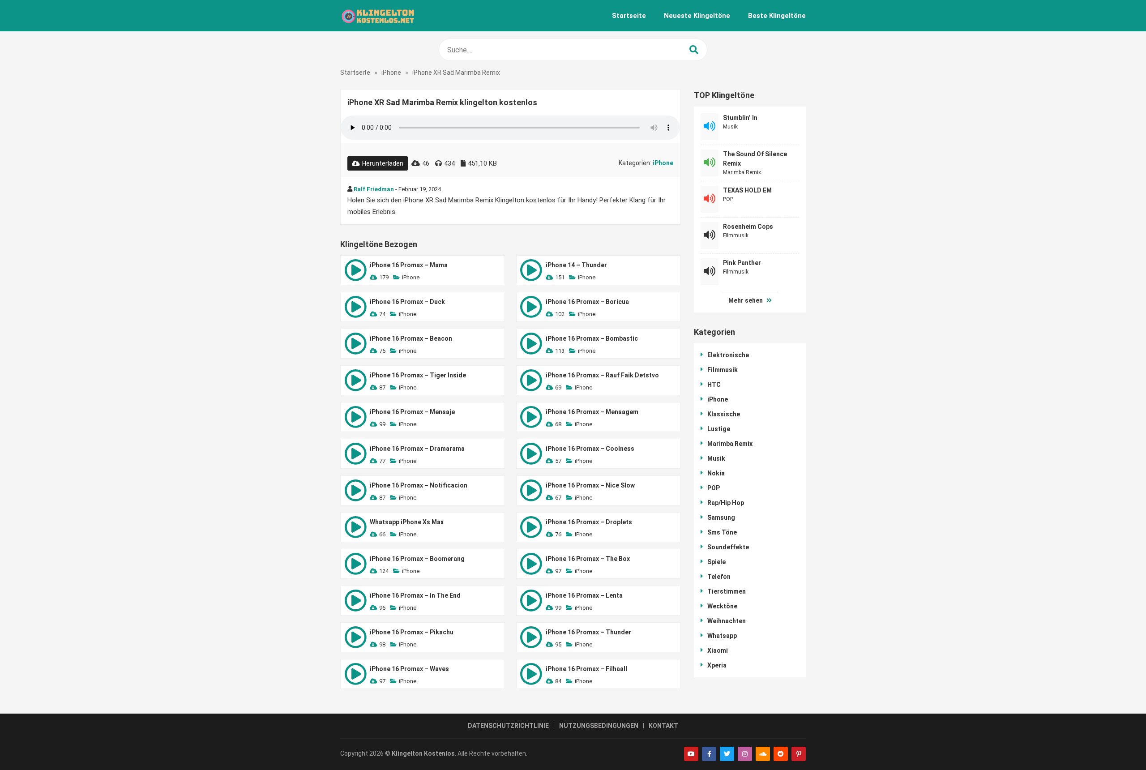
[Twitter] (727, 754)
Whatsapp (722, 635)
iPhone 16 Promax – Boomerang (417, 558)
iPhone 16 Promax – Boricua (587, 301)
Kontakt (663, 725)
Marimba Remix (742, 172)
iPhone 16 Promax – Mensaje (412, 411)
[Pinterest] (798, 754)
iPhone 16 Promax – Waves (409, 668)
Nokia (716, 473)
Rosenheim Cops (748, 226)
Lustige (718, 428)
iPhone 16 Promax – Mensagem (592, 411)
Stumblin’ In (740, 117)
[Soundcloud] (763, 754)
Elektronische (728, 355)
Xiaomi (717, 650)
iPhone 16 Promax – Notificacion (418, 485)
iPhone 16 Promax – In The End (415, 595)
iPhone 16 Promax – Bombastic (592, 338)
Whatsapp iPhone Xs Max (407, 522)
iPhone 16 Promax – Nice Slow (590, 485)
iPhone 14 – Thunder (576, 265)
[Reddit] (781, 754)
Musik (730, 127)
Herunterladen (382, 163)
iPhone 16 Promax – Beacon (411, 338)
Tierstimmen (726, 591)
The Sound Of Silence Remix (755, 158)
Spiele (716, 561)
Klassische (723, 414)
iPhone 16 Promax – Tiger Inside (418, 375)
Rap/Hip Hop (725, 502)
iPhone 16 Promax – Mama (409, 265)
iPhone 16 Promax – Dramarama (417, 448)
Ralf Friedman (374, 189)
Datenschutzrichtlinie (508, 725)
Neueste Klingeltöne (697, 16)
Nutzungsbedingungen (598, 725)
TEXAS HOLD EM (747, 190)
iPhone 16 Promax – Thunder (588, 632)
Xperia (717, 665)
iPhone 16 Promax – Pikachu (411, 632)
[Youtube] (691, 754)
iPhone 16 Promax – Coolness (590, 448)
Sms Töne (722, 532)
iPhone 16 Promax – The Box (588, 558)
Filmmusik (735, 235)
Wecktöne (722, 606)
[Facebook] (709, 754)
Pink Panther (742, 262)
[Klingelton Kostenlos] (377, 15)
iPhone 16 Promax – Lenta (584, 595)
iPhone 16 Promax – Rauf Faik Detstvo (602, 375)
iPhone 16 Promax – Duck (407, 301)
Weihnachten (726, 621)
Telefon (719, 576)
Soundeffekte (728, 547)
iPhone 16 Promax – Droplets (589, 522)
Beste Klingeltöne (777, 16)
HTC (714, 384)
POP (728, 199)
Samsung (721, 517)
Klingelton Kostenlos (423, 753)
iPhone (391, 72)
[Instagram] (745, 754)
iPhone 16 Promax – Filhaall (586, 668)
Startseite (629, 16)
